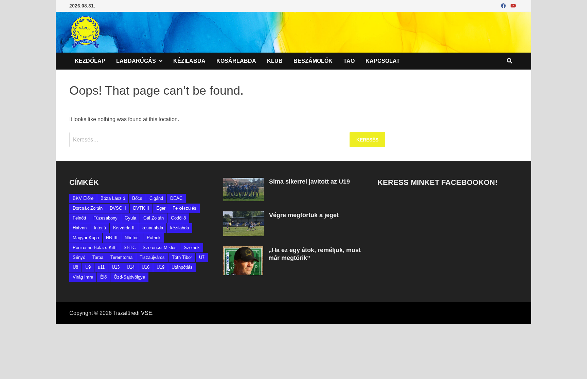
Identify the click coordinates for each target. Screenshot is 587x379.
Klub (275, 61)
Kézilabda (189, 61)
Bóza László (113, 198)
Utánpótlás (182, 267)
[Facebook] (504, 5)
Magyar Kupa (86, 237)
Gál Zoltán (153, 218)
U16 (145, 267)
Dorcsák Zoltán (88, 208)
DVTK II (141, 208)
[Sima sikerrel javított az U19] (243, 182)
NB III (112, 237)
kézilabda (179, 227)
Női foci (132, 237)
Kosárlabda (236, 61)
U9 (88, 267)
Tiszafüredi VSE (132, 313)
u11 (101, 267)
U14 (131, 267)
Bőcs (137, 198)
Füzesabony (105, 218)
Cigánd (156, 198)
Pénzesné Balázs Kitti (95, 247)
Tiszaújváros (152, 257)
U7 (201, 257)
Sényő (79, 257)
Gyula (130, 218)
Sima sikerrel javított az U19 (309, 181)
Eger (160, 208)
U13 (116, 267)
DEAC (176, 198)
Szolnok (192, 247)
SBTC (130, 247)
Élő (103, 277)
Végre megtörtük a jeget (304, 215)
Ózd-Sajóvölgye (129, 277)
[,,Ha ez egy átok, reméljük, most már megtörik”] (243, 250)
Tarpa (97, 257)
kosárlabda (152, 227)
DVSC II (118, 208)
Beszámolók (313, 61)
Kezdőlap (90, 61)
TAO (349, 61)
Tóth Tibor (182, 257)
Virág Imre (83, 277)
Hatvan (80, 227)
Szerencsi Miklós (160, 247)
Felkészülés (184, 208)
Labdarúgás (136, 61)
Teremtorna (121, 257)
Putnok (154, 237)
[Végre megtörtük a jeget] (243, 215)
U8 (75, 267)
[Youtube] (513, 5)
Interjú (100, 227)
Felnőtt (79, 218)
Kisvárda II (124, 227)
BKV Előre (83, 198)
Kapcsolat (383, 61)
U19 (160, 267)
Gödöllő (178, 218)
